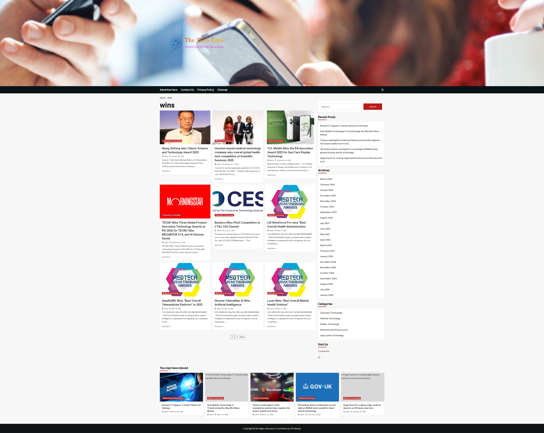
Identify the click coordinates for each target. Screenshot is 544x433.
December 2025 (328, 195)
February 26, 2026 (314, 415)
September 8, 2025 (284, 160)
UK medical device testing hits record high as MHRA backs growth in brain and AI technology (349, 151)
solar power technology (172, 141)
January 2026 (326, 190)
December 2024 (328, 262)
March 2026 (326, 179)
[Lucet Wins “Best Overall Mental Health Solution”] (290, 280)
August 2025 (326, 217)
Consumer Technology (171, 215)
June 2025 (325, 228)
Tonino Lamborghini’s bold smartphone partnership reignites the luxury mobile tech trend (350, 142)
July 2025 (325, 223)
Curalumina (323, 351)
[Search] (382, 89)
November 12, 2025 (231, 164)
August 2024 (326, 284)
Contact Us (187, 89)
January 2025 (326, 256)
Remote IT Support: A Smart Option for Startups (344, 125)
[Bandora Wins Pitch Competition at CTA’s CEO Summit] (237, 201)
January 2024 (326, 295)
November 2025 (328, 201)
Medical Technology (223, 141)
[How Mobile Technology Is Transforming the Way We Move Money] (226, 387)
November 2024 (328, 267)
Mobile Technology (275, 141)
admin (166, 156)
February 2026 (327, 184)
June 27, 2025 (229, 231)
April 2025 (325, 239)
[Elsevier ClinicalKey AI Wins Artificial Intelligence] (237, 280)
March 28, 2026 (177, 412)
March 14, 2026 (222, 415)
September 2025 (328, 212)
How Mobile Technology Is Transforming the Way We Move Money (349, 133)
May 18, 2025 (176, 309)
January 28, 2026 (178, 156)
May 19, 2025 (281, 231)
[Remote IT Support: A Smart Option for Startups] (181, 387)
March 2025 (326, 245)
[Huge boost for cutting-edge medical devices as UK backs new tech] (362, 387)
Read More (166, 171)
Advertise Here (168, 89)
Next (242, 337)
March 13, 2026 (267, 415)
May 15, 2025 (281, 309)
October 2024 (327, 273)
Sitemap (222, 89)
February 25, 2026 (359, 412)
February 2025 (327, 251)
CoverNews (281, 428)
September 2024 (328, 278)
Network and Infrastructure (334, 329)
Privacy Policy (205, 89)
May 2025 (325, 234)
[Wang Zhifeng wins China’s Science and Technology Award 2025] (185, 127)
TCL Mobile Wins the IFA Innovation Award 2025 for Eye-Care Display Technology (290, 152)
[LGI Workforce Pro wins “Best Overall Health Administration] (290, 201)
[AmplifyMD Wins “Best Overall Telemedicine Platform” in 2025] (185, 280)
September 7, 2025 (179, 242)
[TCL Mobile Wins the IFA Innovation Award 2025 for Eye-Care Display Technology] (290, 127)
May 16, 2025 (229, 309)
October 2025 (327, 206)
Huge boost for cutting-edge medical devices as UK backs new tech (351, 160)
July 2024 (325, 289)
